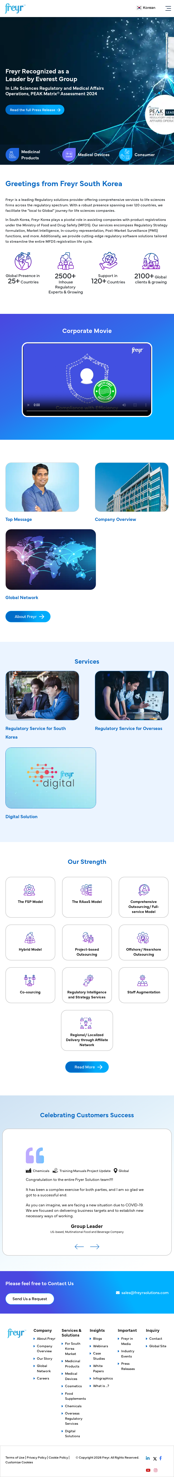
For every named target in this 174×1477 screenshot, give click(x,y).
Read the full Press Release (32, 109)
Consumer (145, 154)
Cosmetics (73, 1385)
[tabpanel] (87, 91)
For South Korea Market (72, 1348)
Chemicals (73, 1405)
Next (94, 1248)
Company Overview (115, 519)
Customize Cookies (19, 1462)
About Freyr (26, 616)
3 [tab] (159, 104)
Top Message (18, 519)
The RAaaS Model (87, 901)
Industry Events (127, 1353)
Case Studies (99, 1356)
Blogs (97, 1338)
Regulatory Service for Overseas (128, 728)
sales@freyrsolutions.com (145, 1292)
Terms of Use (15, 1457)
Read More (85, 1067)
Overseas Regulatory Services (73, 1418)
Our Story (44, 1358)
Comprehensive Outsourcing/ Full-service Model (143, 906)
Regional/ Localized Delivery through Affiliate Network (87, 1039)
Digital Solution (21, 816)
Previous (79, 1248)
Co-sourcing (30, 991)
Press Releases (128, 1366)
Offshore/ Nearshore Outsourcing (143, 952)
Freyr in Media (127, 1341)
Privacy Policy (37, 1457)
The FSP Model (30, 901)
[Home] (15, 8)
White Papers (98, 1368)
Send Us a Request (29, 1298)
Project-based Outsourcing (87, 952)
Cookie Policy (59, 1457)
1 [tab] (159, 93)
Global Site (157, 1345)
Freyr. (106, 1457)
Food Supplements (75, 1396)
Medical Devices (94, 154)
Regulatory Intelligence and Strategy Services (86, 994)
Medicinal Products (30, 154)
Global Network (21, 597)
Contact (155, 1338)
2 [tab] (159, 99)
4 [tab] (159, 110)
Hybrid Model (30, 949)
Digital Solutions (72, 1433)
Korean (149, 7)
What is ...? (101, 1385)
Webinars (100, 1345)
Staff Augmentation (143, 991)
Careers (43, 1378)
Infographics (103, 1378)
